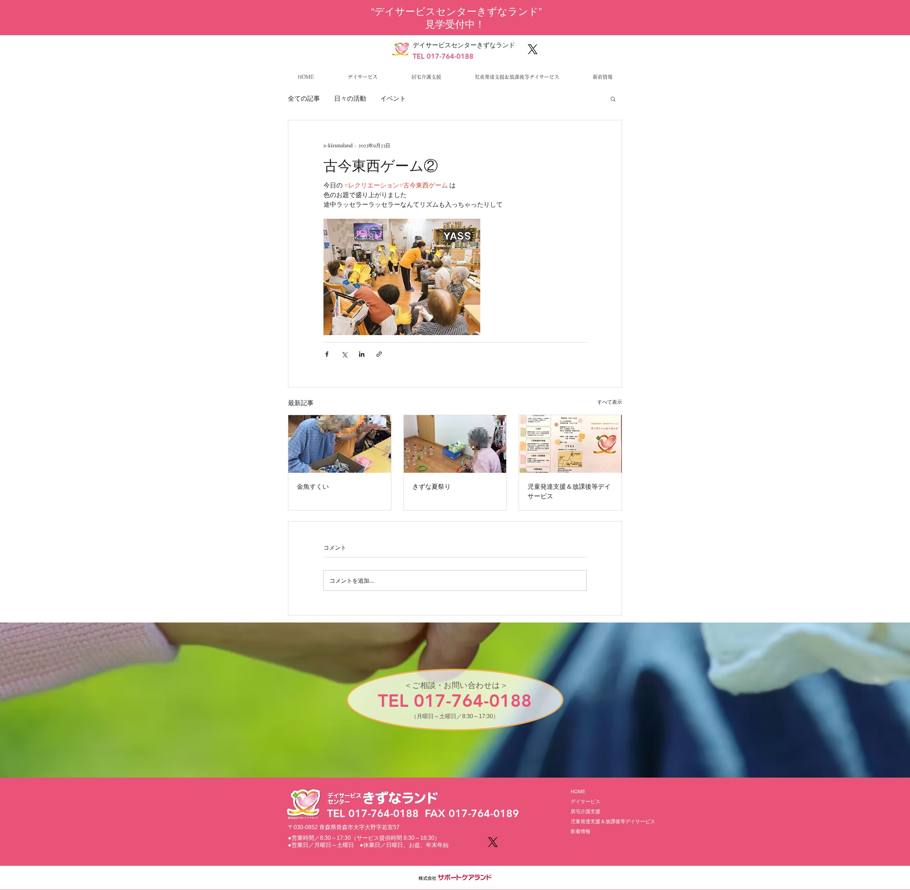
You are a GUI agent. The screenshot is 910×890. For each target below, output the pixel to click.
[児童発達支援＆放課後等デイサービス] (570, 444)
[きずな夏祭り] (455, 444)
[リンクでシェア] (379, 354)
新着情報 (580, 831)
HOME (578, 791)
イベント (393, 98)
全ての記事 (304, 98)
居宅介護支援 (585, 811)
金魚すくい (313, 486)
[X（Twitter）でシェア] (344, 354)
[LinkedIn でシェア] (361, 354)
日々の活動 (350, 98)
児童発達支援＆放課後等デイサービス (569, 490)
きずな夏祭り (431, 486)
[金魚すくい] (339, 444)
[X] (533, 49)
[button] (613, 98)
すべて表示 (609, 401)
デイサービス (585, 801)
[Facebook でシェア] (326, 354)
